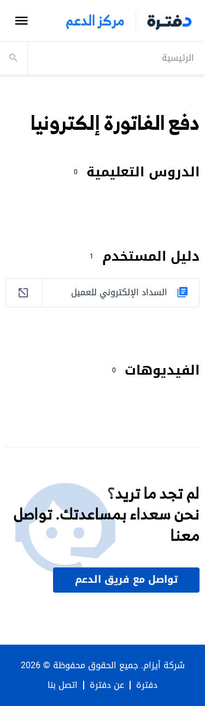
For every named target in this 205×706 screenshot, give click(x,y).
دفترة (146, 685)
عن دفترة (107, 685)
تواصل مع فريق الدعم (126, 579)
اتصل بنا (63, 685)
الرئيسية (178, 57)
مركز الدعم (95, 20)
